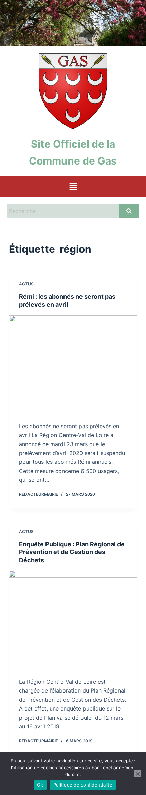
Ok (40, 785)
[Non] (137, 773)
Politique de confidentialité (82, 785)
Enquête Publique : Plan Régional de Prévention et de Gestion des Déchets (72, 552)
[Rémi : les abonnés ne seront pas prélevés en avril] (73, 363)
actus (26, 283)
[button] (73, 186)
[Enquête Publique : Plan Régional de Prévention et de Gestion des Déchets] (73, 619)
